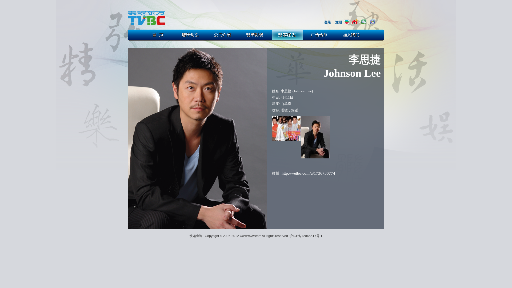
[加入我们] (353, 35)
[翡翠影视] (255, 35)
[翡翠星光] (288, 35)
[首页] (158, 35)
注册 (338, 22)
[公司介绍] (223, 35)
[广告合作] (320, 35)
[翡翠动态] (190, 35)
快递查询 (196, 236)
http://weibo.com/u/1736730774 (308, 173)
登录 (327, 22)
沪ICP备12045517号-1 (306, 236)
